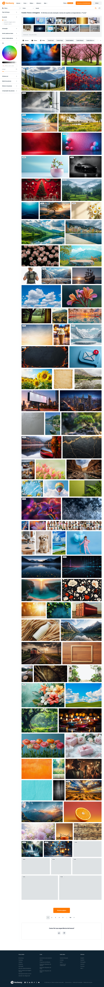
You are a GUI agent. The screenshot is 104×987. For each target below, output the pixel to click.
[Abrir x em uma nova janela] (36, 982)
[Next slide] (99, 40)
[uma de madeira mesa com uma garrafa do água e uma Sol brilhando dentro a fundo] (34, 610)
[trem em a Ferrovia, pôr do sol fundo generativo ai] (41, 653)
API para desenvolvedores (25, 968)
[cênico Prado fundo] (84, 695)
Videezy (20, 962)
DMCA (41, 960)
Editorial (38, 3)
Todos (5, 20)
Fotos (25, 3)
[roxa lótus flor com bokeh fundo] (38, 525)
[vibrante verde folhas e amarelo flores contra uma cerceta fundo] (59, 610)
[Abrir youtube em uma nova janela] (38, 982)
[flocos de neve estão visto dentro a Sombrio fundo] (82, 509)
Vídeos (31, 3)
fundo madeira (69, 40)
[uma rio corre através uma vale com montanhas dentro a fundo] (88, 379)
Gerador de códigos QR (24, 975)
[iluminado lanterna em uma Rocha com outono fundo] (28, 469)
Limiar (4, 69)
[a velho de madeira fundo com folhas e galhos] (50, 673)
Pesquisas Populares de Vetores (45, 965)
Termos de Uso (68, 982)
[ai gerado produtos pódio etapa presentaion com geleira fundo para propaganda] (86, 334)
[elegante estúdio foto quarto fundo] (40, 102)
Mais (45, 3)
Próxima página (61, 910)
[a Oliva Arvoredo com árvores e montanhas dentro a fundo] (59, 315)
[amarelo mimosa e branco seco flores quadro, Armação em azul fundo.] (32, 488)
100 (70, 917)
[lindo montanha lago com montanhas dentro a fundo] (81, 630)
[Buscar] (95, 8)
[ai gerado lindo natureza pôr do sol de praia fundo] (41, 590)
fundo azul (51, 40)
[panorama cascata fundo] (32, 849)
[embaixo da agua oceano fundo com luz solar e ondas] (30, 210)
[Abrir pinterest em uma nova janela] (32, 982)
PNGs (43, 40)
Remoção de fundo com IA (25, 973)
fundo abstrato (90, 40)
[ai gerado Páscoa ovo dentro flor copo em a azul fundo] (45, 167)
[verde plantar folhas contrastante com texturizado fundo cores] (85, 488)
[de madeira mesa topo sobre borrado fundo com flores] (58, 769)
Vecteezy (21, 960)
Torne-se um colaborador (63, 965)
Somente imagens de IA (9, 22)
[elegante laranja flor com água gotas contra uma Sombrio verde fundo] (82, 296)
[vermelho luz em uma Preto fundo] (41, 144)
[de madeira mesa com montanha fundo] (56, 275)
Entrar (96, 3)
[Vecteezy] (8, 3)
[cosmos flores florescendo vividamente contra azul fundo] (84, 79)
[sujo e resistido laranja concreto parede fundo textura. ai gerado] (37, 769)
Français (82, 966)
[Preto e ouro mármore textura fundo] (82, 447)
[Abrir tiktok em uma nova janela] (34, 982)
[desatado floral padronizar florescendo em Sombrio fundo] (82, 590)
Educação (21, 966)
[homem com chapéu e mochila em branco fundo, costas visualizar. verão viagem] (31, 275)
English (82, 958)
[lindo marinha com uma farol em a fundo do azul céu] (59, 543)
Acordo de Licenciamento (46, 958)
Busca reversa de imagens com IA (25, 971)
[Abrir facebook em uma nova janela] (25, 982)
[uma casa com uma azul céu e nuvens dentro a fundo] (41, 296)
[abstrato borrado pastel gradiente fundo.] (40, 888)
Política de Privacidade (77, 982)
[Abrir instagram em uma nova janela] (27, 982)
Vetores (18, 3)
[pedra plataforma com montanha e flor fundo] (81, 255)
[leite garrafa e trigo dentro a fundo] (41, 630)
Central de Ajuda (64, 958)
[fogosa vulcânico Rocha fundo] (45, 357)
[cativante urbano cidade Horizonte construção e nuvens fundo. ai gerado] (81, 400)
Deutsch (82, 964)
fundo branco (80, 40)
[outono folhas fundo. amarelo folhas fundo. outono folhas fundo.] (61, 866)
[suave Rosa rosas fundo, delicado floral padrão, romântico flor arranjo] (40, 255)
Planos (65, 3)
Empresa (21, 964)
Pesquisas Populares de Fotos (45, 968)
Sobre (61, 962)
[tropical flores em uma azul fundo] (43, 695)
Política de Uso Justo (87, 982)
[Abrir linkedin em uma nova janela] (29, 982)
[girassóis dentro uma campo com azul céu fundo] (37, 379)
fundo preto (60, 40)
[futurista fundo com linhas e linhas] (82, 567)
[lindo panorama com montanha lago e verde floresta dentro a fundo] (43, 232)
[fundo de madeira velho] (88, 831)
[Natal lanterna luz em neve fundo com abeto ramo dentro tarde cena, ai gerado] (58, 849)
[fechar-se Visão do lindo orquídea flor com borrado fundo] (41, 509)
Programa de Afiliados (45, 962)
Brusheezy (21, 958)
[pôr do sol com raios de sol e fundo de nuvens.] (37, 334)
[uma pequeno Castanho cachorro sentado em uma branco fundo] (43, 543)
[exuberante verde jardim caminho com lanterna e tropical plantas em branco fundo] (85, 673)
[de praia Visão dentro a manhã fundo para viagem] (39, 123)
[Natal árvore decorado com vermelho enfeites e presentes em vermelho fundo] (41, 190)
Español (82, 960)
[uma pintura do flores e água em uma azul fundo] (25, 525)
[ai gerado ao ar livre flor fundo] (38, 831)
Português (82, 962)
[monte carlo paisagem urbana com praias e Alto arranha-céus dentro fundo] (84, 232)
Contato (62, 960)
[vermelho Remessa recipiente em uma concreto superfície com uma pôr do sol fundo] (87, 610)
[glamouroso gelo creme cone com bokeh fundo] (62, 334)
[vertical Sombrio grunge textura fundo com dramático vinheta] (58, 790)
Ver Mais (95, 28)
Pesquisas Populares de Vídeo (45, 971)
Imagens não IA (7, 24)
